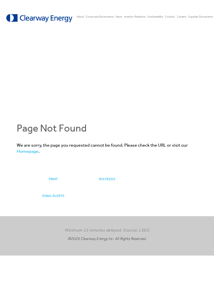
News (119, 16)
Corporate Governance (100, 16)
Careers (182, 16)
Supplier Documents (200, 16)
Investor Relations (135, 16)
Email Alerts (53, 196)
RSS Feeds (107, 179)
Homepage (27, 151)
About (80, 16)
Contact (170, 16)
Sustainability (155, 16)
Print (53, 179)
